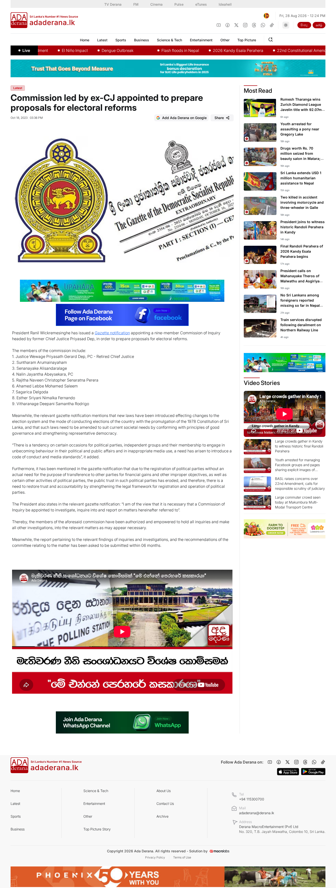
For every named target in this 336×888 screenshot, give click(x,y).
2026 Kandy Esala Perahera (216, 50)
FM (135, 4)
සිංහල (304, 25)
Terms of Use (182, 857)
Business (18, 829)
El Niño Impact (53, 50)
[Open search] (271, 39)
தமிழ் (319, 25)
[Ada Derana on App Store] (288, 771)
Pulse (178, 4)
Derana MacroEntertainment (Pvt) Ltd (282, 829)
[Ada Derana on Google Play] (313, 771)
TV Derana (113, 4)
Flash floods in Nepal (159, 50)
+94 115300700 (251, 799)
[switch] (285, 25)
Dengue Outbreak (96, 50)
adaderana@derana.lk (256, 813)
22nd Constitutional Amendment (285, 50)
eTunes (201, 4)
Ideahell (225, 4)
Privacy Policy (155, 857)
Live (26, 50)
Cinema (156, 4)
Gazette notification (112, 332)
